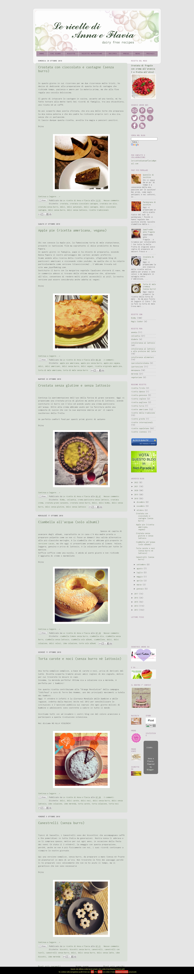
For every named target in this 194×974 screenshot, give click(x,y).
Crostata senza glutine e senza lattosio (74, 385)
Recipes (113, 53)
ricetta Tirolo (138, 388)
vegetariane (136, 377)
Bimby (62, 500)
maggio (140, 577)
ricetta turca (137, 406)
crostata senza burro (48, 207)
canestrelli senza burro (57, 953)
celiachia (71, 500)
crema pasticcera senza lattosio (93, 500)
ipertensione (137, 367)
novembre (141, 506)
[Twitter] (134, 121)
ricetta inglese (138, 399)
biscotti (64, 949)
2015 (136, 602)
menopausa (135, 370)
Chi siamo (56, 53)
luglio (140, 572)
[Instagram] (150, 113)
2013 (136, 610)
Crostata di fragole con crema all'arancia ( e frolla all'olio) (143, 68)
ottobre (141, 510)
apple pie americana (69, 363)
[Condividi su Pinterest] (50, 214)
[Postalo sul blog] (42, 214)
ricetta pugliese (139, 402)
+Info (100, 972)
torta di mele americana (49, 370)
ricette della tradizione (143, 413)
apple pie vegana (112, 363)
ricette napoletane (140, 428)
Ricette (71, 53)
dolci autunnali (74, 207)
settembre (142, 564)
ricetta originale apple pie (108, 366)
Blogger (150, 770)
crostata (64, 204)
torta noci (114, 804)
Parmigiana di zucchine (149, 203)
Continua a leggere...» (49, 196)
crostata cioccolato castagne (84, 204)
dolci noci (86, 801)
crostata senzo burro (80, 503)
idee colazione (70, 643)
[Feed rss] (142, 128)
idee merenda (70, 804)
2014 (136, 606)
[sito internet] (144, 472)
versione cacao (46, 543)
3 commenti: (109, 797)
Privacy (151, 53)
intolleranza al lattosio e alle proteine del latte (143, 350)
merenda (134, 374)
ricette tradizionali (99, 210)
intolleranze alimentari (142, 357)
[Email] (134, 113)
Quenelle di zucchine (148, 176)
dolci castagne (91, 207)
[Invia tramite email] (39, 214)
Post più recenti (49, 966)
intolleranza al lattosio (143, 343)
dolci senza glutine (54, 507)
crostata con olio (108, 204)
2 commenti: (109, 360)
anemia (134, 332)
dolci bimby (104, 503)
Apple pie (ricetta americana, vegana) (72, 230)
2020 (136, 490)
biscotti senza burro (80, 949)
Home (41, 53)
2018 (136, 498)
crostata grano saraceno (56, 503)
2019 (136, 494)
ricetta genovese (139, 395)
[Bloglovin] (150, 121)
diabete (134, 339)
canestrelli (97, 949)
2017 (136, 594)
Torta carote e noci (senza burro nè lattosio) (79, 659)
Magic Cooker (137, 321)
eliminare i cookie (121, 972)
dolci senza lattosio (77, 210)
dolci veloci (55, 643)
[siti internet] (144, 445)
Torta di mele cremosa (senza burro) (149, 286)
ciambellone (99, 639)
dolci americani (52, 366)
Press (126, 53)
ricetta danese (138, 392)
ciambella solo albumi (81, 639)
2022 (136, 482)
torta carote (84, 804)
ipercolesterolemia (140, 363)
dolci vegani (87, 366)
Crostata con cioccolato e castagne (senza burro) (144, 517)
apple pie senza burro (91, 363)
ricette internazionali (142, 422)
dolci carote (73, 801)
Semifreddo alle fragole (149, 230)
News (137, 53)
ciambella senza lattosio (57, 639)
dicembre (141, 502)
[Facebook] (134, 128)
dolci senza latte (105, 953)
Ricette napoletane (92, 53)
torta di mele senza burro (75, 370)
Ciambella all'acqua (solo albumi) (68, 522)
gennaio (141, 589)
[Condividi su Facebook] (47, 214)
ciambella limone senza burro (74, 636)
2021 (136, 486)
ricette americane (139, 409)
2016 (136, 598)
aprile (140, 581)
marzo (140, 585)
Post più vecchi (114, 966)
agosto (140, 568)
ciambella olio (97, 636)
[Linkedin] (142, 121)
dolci (62, 207)
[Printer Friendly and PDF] (42, 201)
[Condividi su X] (44, 214)
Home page (82, 966)
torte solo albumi (87, 643)
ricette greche (138, 419)
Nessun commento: (112, 200)
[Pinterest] (142, 113)
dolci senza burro (56, 210)
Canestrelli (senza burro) (61, 823)
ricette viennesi (139, 432)
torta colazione (99, 804)
